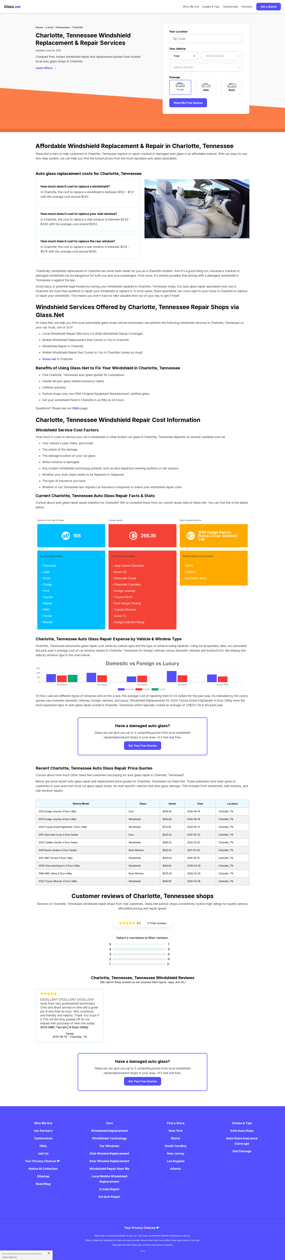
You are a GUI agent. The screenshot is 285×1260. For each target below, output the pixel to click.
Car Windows (109, 1146)
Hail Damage (242, 1151)
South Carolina (175, 1146)
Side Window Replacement (109, 1153)
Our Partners (43, 1130)
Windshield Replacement (109, 1130)
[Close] (47, 1252)
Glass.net (49, 359)
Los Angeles (176, 1161)
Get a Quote (269, 6)
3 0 (139, 954)
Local (49, 27)
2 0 (139, 959)
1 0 (139, 964)
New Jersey (175, 1153)
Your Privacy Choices (41, 1161)
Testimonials (230, 6)
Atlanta (175, 1168)
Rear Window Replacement (109, 1161)
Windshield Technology (109, 1138)
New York (176, 1130)
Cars (109, 1123)
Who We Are (191, 6)
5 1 (139, 944)
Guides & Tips (210, 6)
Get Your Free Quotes (142, 745)
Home (39, 27)
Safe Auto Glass (241, 1130)
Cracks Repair (109, 1189)
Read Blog (43, 1184)
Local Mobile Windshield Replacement (109, 1179)
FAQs (76, 408)
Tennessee (62, 27)
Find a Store (175, 1123)
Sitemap (43, 1176)
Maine (175, 1138)
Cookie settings (9, 1257)
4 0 (139, 949)
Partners (246, 6)
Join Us (43, 1153)
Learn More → (46, 68)
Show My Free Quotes (188, 102)
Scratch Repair (109, 1196)
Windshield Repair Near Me (109, 1168)
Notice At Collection (43, 1168)
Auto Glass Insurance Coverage (241, 1141)
